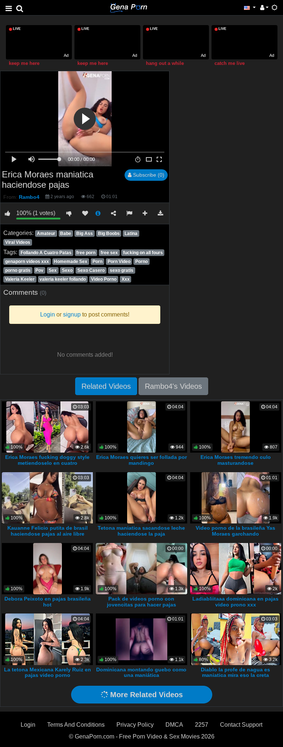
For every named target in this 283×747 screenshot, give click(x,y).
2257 (201, 725)
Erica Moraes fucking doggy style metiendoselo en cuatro (47, 460)
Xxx (126, 279)
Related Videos (106, 386)
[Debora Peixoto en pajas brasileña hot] (47, 568)
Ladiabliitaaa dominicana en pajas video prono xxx (235, 602)
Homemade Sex (70, 261)
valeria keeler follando (62, 279)
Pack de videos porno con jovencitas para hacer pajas (141, 602)
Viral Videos (17, 242)
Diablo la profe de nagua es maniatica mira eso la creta (235, 672)
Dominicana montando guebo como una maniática (141, 672)
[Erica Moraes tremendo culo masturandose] (235, 426)
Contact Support (241, 725)
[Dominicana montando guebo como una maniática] (141, 639)
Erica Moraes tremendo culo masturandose (235, 460)
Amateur (46, 233)
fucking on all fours (143, 252)
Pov (39, 270)
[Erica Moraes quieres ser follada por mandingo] (141, 426)
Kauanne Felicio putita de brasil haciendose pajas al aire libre (47, 531)
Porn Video (119, 261)
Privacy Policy (135, 725)
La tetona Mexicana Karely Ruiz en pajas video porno (47, 672)
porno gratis (18, 270)
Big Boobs (109, 233)
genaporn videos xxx (27, 261)
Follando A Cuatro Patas (46, 252)
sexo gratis (121, 270)
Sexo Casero (91, 270)
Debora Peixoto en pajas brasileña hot (47, 602)
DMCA (174, 725)
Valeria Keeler (20, 279)
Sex (53, 270)
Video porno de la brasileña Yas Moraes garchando (235, 531)
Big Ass (84, 233)
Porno (141, 261)
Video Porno (103, 279)
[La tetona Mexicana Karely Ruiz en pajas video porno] (47, 639)
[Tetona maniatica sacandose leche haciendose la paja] (141, 497)
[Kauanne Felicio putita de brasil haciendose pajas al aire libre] (48, 497)
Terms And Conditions (76, 725)
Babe (65, 233)
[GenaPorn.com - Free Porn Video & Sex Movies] (128, 7)
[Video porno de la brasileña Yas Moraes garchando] (236, 497)
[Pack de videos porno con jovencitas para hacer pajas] (141, 568)
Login (28, 725)
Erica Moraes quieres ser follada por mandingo (141, 460)
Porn (97, 261)
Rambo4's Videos (173, 386)
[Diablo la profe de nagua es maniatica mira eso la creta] (235, 639)
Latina (131, 233)
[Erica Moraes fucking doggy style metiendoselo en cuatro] (47, 426)
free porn (85, 252)
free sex (109, 252)
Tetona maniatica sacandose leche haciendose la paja (141, 531)
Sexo (67, 270)
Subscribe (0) (148, 175)
